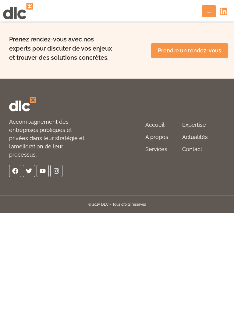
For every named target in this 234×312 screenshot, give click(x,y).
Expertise (194, 125)
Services (156, 149)
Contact (192, 149)
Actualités (195, 137)
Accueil (155, 125)
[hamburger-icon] (209, 11)
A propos (156, 137)
